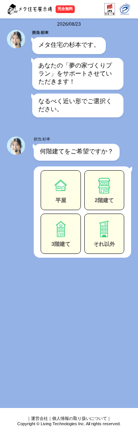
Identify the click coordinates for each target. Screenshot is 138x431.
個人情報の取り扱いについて (79, 418)
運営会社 (39, 418)
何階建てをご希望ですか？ (76, 151)
